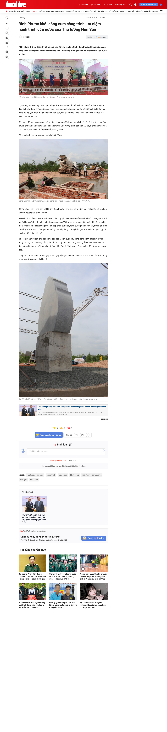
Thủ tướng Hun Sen (35, 475)
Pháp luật (50, 11)
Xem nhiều (21, 11)
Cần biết (109, 5)
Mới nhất (12, 11)
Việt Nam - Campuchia (91, 475)
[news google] (97, 37)
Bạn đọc (155, 11)
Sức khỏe (139, 11)
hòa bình (34, 479)
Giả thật (147, 11)
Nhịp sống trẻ (90, 11)
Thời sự (34, 11)
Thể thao (115, 11)
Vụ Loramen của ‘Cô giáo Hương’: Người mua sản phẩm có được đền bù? (93, 605)
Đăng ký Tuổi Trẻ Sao (148, 4)
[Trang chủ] (6, 11)
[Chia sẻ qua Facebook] (76, 435)
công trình (51, 475)
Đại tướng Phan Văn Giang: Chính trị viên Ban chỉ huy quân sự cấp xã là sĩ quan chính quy (32, 576)
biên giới (23, 479)
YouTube (97, 5)
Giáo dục (123, 11)
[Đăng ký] (93, 538)
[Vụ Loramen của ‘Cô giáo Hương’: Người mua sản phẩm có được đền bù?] (94, 591)
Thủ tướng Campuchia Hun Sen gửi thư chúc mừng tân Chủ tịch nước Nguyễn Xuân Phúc (72, 408)
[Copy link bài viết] (82, 435)
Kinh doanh (59, 11)
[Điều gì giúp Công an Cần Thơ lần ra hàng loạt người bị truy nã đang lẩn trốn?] (63, 591)
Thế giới (42, 11)
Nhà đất (131, 11)
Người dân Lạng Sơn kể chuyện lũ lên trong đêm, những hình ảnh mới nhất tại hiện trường (93, 576)
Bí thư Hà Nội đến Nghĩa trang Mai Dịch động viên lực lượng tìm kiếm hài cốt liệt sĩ (32, 605)
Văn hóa (100, 11)
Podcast (84, 5)
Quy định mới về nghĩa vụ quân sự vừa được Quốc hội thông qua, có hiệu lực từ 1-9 (62, 576)
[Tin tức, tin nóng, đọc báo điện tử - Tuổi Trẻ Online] (15, 4)
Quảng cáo (121, 5)
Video (28, 11)
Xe (76, 11)
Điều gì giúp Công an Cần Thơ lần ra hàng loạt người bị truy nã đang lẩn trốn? (63, 605)
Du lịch (81, 11)
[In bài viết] (7, 57)
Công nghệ (70, 11)
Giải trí (108, 11)
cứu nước (63, 475)
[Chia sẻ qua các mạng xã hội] (87, 435)
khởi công (74, 475)
